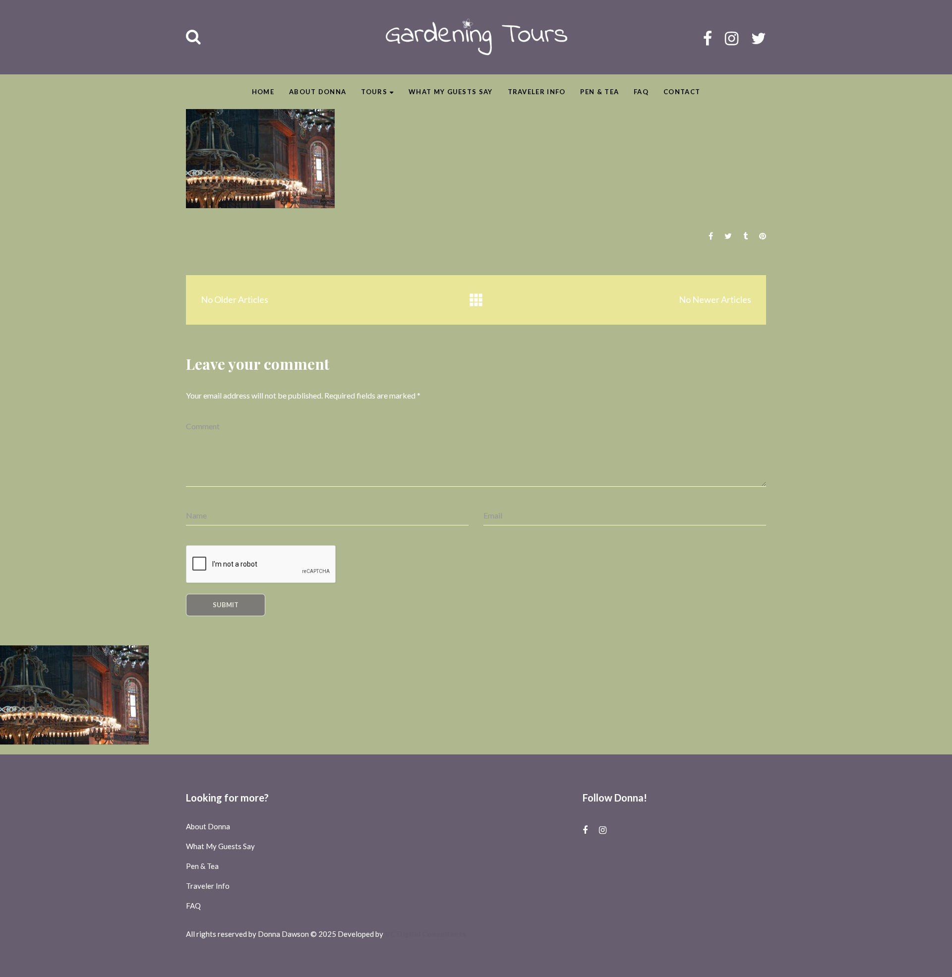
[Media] (476, 300)
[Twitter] (758, 38)
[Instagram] (731, 38)
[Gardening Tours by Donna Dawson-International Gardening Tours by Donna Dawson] (476, 37)
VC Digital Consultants (425, 933)
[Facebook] (707, 38)
